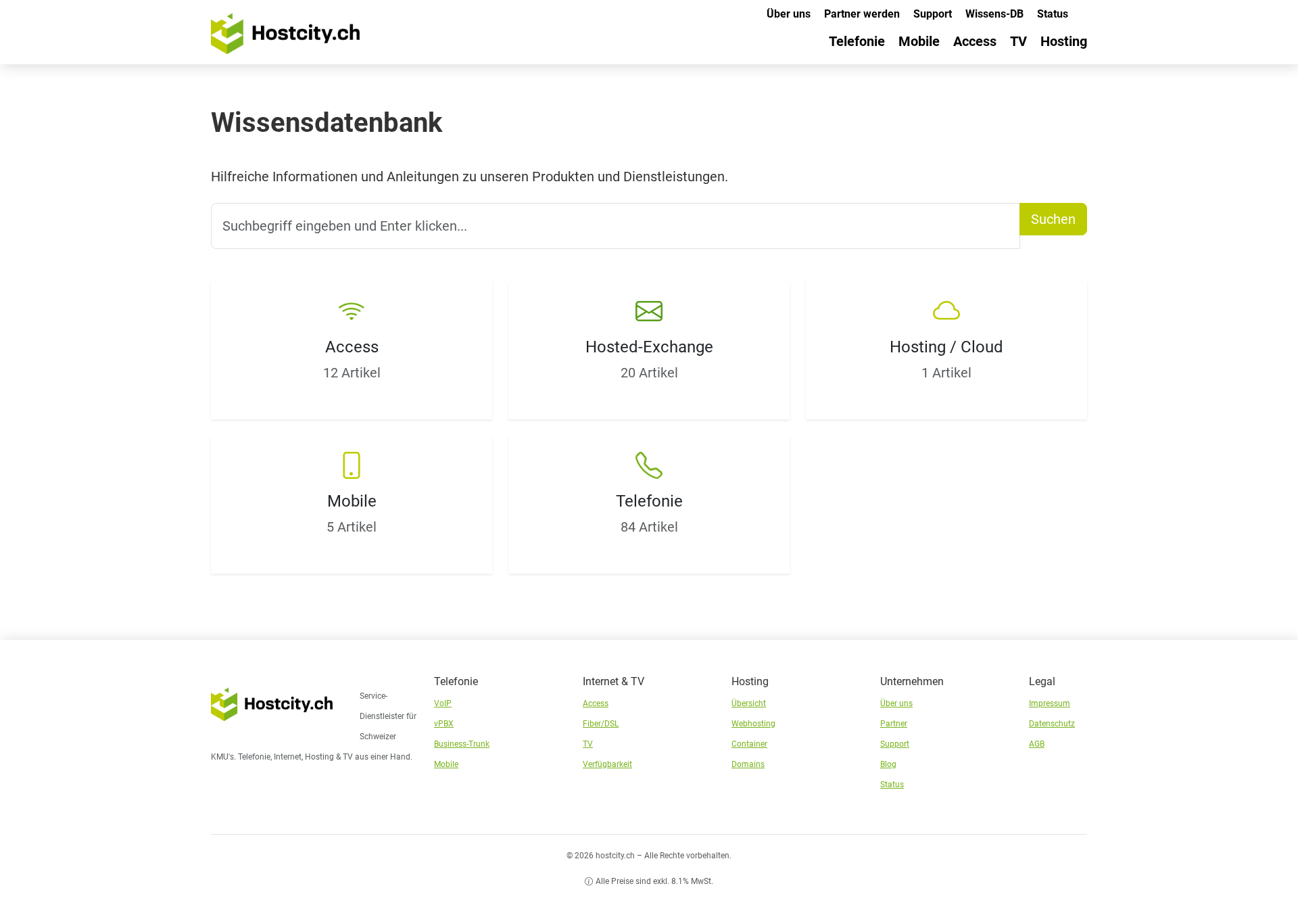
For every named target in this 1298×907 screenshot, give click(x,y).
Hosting (1063, 41)
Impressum (1049, 703)
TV (1018, 41)
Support (932, 13)
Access (974, 41)
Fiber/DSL (601, 723)
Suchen (1053, 219)
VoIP (443, 703)
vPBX (444, 723)
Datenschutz (1052, 723)
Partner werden (862, 13)
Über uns (789, 13)
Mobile (919, 41)
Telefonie (857, 41)
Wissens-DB (994, 13)
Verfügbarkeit (607, 764)
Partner (893, 723)
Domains (748, 764)
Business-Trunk (461, 744)
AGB (1036, 744)
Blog (888, 764)
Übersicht (748, 703)
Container (749, 744)
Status (1052, 13)
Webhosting (753, 723)
